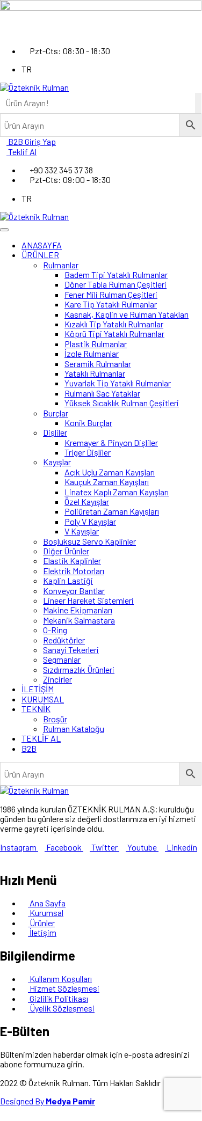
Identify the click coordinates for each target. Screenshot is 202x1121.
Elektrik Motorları (73, 571)
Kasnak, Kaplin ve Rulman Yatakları (126, 314)
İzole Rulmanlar (91, 353)
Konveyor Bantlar (74, 590)
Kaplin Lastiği (68, 580)
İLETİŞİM (37, 689)
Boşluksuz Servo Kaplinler (89, 541)
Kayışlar (57, 462)
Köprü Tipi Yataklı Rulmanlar (114, 333)
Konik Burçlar (88, 422)
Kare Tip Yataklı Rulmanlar (110, 304)
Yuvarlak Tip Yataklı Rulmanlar (117, 383)
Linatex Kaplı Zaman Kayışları (116, 492)
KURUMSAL (42, 699)
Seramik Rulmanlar (97, 363)
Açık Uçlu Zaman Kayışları (109, 472)
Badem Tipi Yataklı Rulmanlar (116, 274)
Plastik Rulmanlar (95, 344)
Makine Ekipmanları (77, 610)
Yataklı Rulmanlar (94, 373)
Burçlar (55, 413)
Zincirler (57, 679)
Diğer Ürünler (66, 551)
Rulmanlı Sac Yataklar (102, 393)
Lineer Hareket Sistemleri (88, 600)
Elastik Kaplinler (72, 560)
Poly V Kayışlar (90, 521)
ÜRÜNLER (40, 255)
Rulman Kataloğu (73, 728)
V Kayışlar (81, 531)
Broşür (55, 719)
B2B (29, 748)
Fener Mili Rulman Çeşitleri (110, 294)
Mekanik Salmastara (79, 620)
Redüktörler (64, 640)
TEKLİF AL (41, 738)
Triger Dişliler (87, 452)
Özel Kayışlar (86, 501)
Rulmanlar (60, 265)
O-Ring (55, 630)
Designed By (47, 1101)
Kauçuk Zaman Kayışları (106, 482)
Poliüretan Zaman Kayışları (111, 511)
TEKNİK (35, 709)
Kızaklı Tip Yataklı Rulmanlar (113, 324)
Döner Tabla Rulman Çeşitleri (115, 284)
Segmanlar (62, 659)
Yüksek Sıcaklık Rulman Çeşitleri (121, 403)
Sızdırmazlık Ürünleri (78, 669)
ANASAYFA (41, 245)
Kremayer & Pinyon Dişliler (111, 442)
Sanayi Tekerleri (71, 649)
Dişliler (55, 432)
